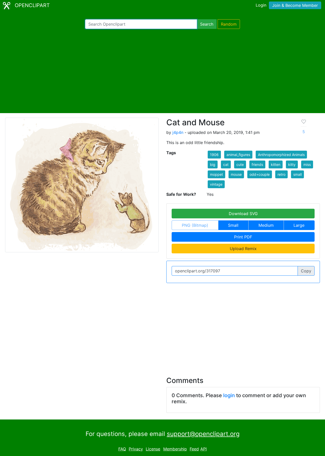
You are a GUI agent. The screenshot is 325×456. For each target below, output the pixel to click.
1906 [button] (214, 154)
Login (261, 5)
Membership (175, 448)
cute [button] (240, 164)
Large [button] (299, 225)
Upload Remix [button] (243, 248)
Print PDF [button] (243, 236)
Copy (306, 270)
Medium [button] (266, 225)
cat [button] (226, 164)
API (203, 448)
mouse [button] (236, 174)
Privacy (136, 448)
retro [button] (281, 174)
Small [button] (233, 225)
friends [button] (257, 164)
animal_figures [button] (238, 154)
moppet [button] (216, 174)
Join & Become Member (295, 5)
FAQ (122, 448)
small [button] (297, 174)
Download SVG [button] (243, 213)
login (229, 395)
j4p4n (177, 132)
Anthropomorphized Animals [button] (281, 154)
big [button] (212, 164)
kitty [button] (292, 164)
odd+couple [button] (260, 174)
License (153, 448)
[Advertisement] (162, 71)
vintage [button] (216, 184)
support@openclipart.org (203, 433)
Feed (194, 448)
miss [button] (307, 164)
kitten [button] (275, 164)
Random (229, 24)
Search (206, 24)
